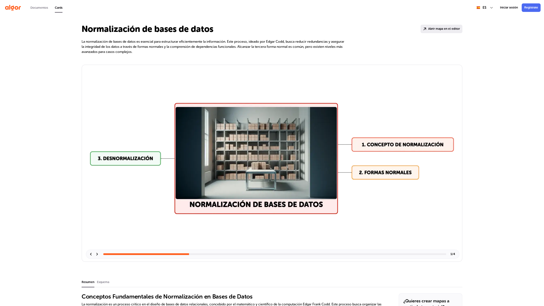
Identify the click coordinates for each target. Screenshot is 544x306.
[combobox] (485, 7)
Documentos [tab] (39, 8)
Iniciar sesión (509, 7)
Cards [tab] (58, 8)
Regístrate (531, 7)
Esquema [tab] (103, 282)
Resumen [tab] (88, 282)
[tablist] (46, 7)
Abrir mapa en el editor (444, 29)
